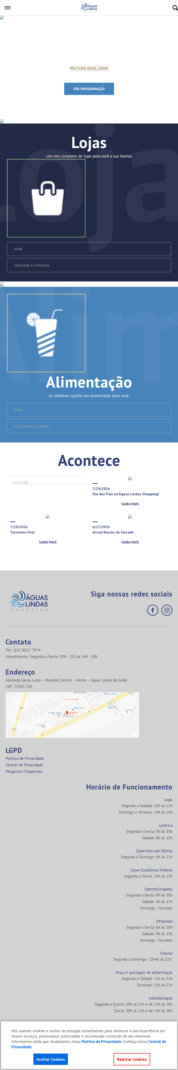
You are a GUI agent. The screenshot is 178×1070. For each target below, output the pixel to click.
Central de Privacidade (24, 764)
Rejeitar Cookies (132, 1059)
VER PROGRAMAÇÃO (89, 89)
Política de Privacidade (25, 758)
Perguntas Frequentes (24, 771)
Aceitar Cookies (50, 1059)
